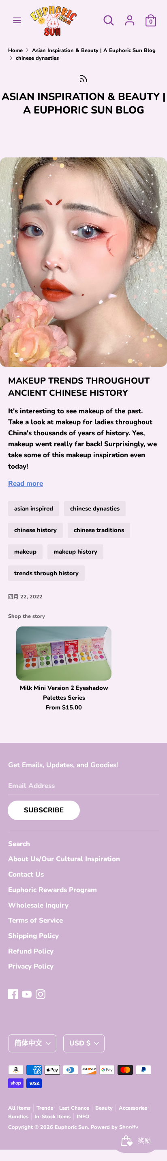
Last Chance (74, 1108)
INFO (83, 1116)
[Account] (130, 17)
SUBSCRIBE (44, 810)
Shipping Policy (33, 936)
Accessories (133, 1108)
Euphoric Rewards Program (52, 890)
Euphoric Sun (71, 1127)
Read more (25, 483)
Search (19, 844)
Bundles (18, 1116)
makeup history (75, 552)
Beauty (104, 1108)
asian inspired (33, 508)
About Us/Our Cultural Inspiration (64, 859)
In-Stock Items (52, 1116)
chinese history (35, 530)
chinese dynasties (95, 508)
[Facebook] (13, 994)
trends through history (46, 573)
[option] (59, 670)
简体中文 (28, 1043)
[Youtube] (27, 994)
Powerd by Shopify (114, 1127)
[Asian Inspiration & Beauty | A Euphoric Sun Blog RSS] (83, 78)
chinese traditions (99, 530)
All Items (19, 1108)
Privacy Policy (31, 966)
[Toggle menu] (17, 20)
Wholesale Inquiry (38, 905)
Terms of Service (35, 920)
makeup (25, 552)
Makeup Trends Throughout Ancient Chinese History (79, 387)
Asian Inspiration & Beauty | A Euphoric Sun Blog (84, 103)
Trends (44, 1108)
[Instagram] (40, 994)
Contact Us (26, 874)
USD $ (79, 1043)
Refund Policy (31, 951)
